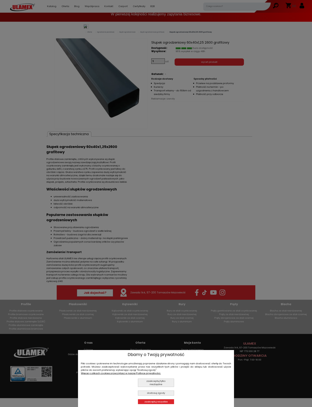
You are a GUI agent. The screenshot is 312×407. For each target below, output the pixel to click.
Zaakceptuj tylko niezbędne (156, 382)
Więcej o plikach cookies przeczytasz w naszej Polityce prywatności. (121, 373)
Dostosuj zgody (156, 393)
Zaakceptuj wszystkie (156, 401)
